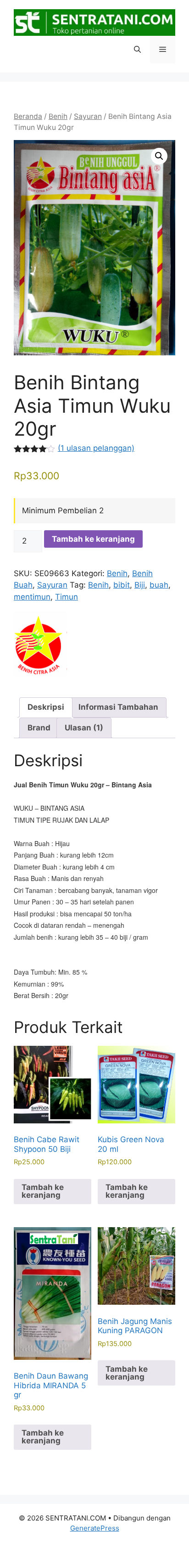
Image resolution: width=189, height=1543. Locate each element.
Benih (58, 116)
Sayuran (88, 116)
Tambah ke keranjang (93, 539)
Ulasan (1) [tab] (84, 727)
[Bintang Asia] (40, 646)
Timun (66, 596)
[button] (137, 49)
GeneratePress (94, 1528)
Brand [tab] (39, 727)
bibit (121, 584)
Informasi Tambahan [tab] (118, 707)
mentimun (32, 596)
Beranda (28, 116)
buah (159, 584)
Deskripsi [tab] (46, 707)
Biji (139, 584)
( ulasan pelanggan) (96, 448)
